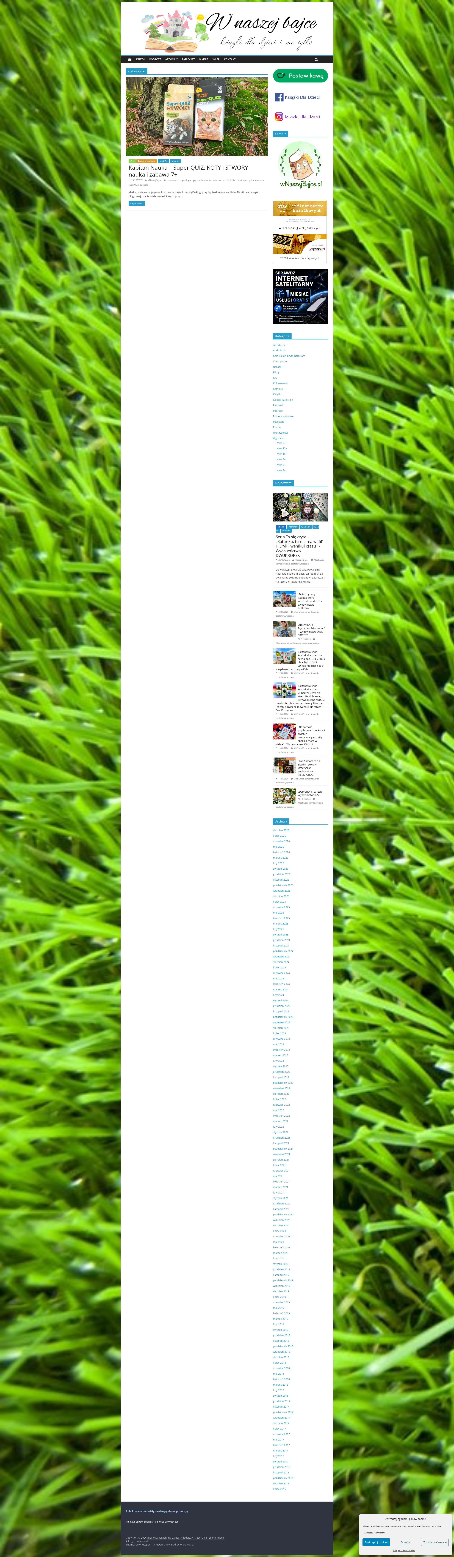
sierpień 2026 (281, 830)
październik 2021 (283, 1148)
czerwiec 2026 (281, 841)
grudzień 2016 (281, 1467)
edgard (183, 180)
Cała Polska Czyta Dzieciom (289, 356)
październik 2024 (283, 951)
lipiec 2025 (279, 901)
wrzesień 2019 (281, 1285)
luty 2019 (278, 1324)
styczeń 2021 (280, 1198)
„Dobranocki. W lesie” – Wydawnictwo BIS (311, 793)
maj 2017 (278, 1439)
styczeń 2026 (280, 868)
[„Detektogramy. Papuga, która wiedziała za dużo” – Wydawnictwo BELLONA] (284, 592)
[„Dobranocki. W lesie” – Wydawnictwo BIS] (284, 790)
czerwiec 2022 (281, 1104)
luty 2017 (278, 1456)
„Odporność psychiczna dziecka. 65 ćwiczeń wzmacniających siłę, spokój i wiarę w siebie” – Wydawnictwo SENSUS (300, 735)
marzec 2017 (280, 1450)
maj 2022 (278, 1110)
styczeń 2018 (280, 1395)
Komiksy (278, 388)
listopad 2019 (281, 1275)
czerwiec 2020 (281, 1236)
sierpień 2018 (281, 1357)
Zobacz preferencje (435, 1542)
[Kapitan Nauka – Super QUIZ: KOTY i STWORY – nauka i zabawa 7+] (197, 79)
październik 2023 (283, 1017)
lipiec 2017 (279, 1428)
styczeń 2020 (280, 1264)
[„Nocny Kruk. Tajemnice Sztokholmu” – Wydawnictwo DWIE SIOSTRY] (284, 623)
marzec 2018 (280, 1384)
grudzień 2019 (281, 1269)
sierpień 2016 (281, 1483)
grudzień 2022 (281, 1071)
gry (194, 180)
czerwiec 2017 (281, 1434)
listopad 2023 (281, 1011)
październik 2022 (283, 1082)
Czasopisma (280, 361)
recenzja (259, 180)
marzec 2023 (280, 1055)
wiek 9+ (175, 161)
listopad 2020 (281, 1209)
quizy (251, 180)
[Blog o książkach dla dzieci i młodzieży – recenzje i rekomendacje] (130, 59)
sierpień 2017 (281, 1423)
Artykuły (171, 59)
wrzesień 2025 (281, 890)
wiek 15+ (282, 453)
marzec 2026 (280, 857)
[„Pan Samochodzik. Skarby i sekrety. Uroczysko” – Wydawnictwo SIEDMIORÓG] (284, 759)
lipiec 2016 (279, 1489)
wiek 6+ (163, 161)
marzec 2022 (280, 1121)
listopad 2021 (281, 1143)
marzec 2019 (280, 1318)
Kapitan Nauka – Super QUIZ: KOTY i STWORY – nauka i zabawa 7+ (190, 171)
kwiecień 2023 (281, 1049)
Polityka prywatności (167, 1521)
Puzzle (277, 427)
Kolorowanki (280, 383)
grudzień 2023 (281, 1006)
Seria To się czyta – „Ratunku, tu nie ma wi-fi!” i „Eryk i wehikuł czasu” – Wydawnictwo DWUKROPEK (299, 546)
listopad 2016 (281, 1472)
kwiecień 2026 (281, 852)
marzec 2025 (280, 923)
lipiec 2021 (279, 1165)
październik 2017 (283, 1412)
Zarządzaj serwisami (374, 1532)
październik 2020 (283, 1214)
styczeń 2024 (280, 1000)
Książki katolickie (283, 399)
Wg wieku (278, 438)
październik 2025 (283, 885)
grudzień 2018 (281, 1335)
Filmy (276, 372)
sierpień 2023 (281, 1028)
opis (245, 180)
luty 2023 (278, 1060)
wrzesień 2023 (281, 1022)
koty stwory (218, 180)
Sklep (216, 59)
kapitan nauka (204, 180)
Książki (140, 59)
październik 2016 (283, 1478)
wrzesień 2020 (281, 1220)
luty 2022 (278, 1126)
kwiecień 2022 (281, 1115)
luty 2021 (278, 1192)
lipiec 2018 (279, 1362)
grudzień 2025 (281, 874)
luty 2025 (278, 929)
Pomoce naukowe (147, 161)
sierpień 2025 (281, 896)
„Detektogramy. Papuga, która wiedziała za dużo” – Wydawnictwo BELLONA (310, 601)
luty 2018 (278, 1390)
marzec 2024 (280, 989)
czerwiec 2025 (281, 907)
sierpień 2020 (281, 1225)
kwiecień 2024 (281, 984)
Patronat (188, 59)
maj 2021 (278, 1176)
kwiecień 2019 (281, 1313)
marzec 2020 (280, 1253)
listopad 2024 (281, 945)
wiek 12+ (282, 448)
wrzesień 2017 (281, 1417)
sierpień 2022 (281, 1093)
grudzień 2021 (281, 1137)
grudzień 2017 (281, 1401)
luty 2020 (278, 1258)
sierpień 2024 (281, 962)
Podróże (155, 59)
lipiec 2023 (279, 1033)
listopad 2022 (281, 1077)
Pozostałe (278, 421)
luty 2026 (278, 863)
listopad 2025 (281, 879)
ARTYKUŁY (279, 345)
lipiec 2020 (279, 1231)
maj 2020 (278, 1242)
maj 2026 (278, 846)
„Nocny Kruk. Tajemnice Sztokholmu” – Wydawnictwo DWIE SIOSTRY (311, 630)
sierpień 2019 (281, 1291)
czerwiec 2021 (281, 1170)
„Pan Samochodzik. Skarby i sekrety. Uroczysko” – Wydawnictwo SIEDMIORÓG (309, 767)
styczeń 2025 (280, 934)
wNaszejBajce (154, 180)
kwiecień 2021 (281, 1181)
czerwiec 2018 (281, 1368)
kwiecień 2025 (281, 918)
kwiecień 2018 (281, 1379)
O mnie (203, 59)
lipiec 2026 (279, 835)
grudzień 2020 (281, 1203)
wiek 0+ (281, 442)
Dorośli (277, 366)
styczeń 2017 (280, 1461)
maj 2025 (278, 912)
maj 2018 (278, 1373)
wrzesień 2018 (281, 1351)
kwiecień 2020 (281, 1247)
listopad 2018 (281, 1340)
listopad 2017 (281, 1406)
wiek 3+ (281, 459)
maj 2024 (278, 978)
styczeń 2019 (280, 1329)
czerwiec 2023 (281, 1038)
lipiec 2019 (279, 1296)
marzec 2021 (280, 1187)
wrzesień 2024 (281, 956)
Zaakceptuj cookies (376, 1542)
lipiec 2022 (279, 1099)
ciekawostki (172, 180)
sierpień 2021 (281, 1159)
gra (190, 180)
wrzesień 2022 (281, 1088)
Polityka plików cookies (404, 1550)
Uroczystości (280, 432)
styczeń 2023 (280, 1066)
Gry (132, 161)
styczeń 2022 (280, 1132)
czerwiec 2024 (281, 973)
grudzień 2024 (281, 940)
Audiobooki (279, 350)
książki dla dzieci (233, 180)
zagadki (144, 184)
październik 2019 (283, 1280)
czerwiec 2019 (281, 1302)
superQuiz (134, 184)
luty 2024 (278, 995)
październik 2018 (283, 1346)
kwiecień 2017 (281, 1445)
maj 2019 (278, 1307)
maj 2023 (278, 1044)
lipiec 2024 (279, 967)
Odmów (406, 1542)
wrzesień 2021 (281, 1154)
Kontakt (230, 59)
